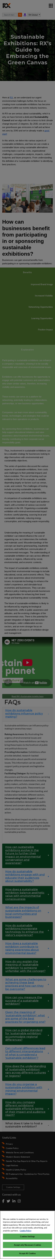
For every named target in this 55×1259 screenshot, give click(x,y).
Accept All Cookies (27, 1253)
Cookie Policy (25, 1230)
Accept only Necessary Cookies (27, 1245)
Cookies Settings (27, 1236)
